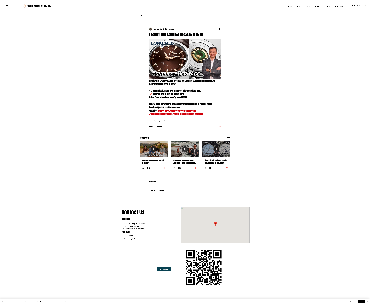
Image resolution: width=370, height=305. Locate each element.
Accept (362, 302)
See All (228, 138)
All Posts (143, 16)
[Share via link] (164, 121)
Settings (352, 302)
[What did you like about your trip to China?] (154, 149)
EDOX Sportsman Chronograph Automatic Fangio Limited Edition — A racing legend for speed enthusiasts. (184, 161)
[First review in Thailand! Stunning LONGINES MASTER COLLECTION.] (216, 149)
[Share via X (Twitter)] (155, 121)
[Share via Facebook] (150, 121)
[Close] (368, 301)
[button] (299, 6)
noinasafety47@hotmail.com (133, 239)
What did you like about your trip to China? (153, 161)
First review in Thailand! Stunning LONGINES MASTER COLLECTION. (216, 161)
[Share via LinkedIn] (160, 121)
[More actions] (219, 29)
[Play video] (185, 59)
